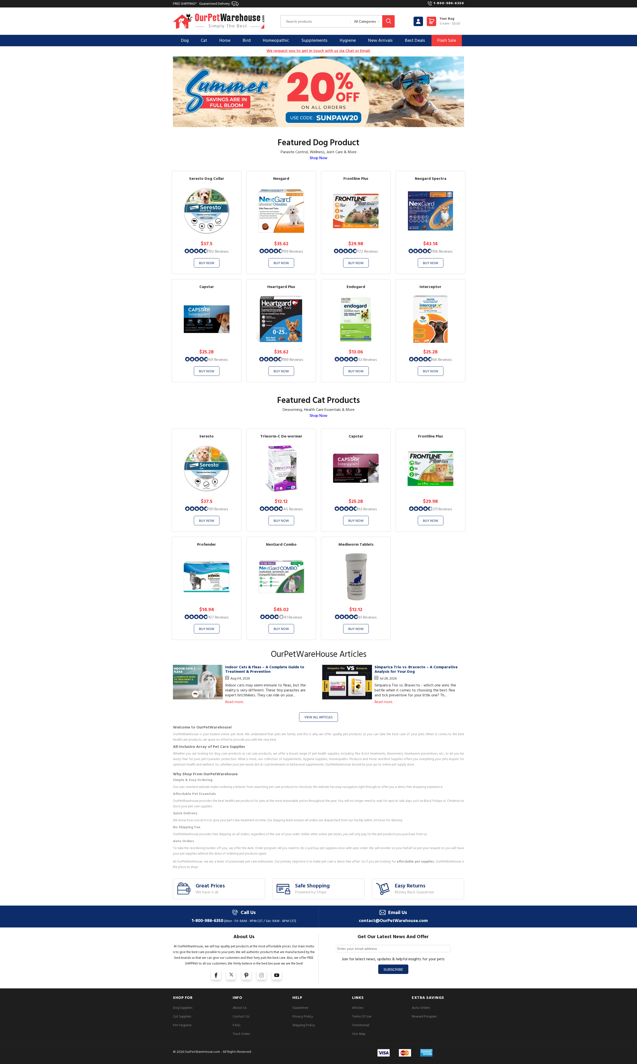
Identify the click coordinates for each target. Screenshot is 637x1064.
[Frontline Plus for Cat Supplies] (430, 468)
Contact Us (241, 1016)
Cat (204, 40)
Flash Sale (446, 40)
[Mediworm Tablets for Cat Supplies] (356, 577)
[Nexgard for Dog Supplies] (281, 211)
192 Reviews (218, 251)
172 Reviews (368, 251)
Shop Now (318, 158)
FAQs (236, 1025)
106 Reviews (442, 251)
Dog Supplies (182, 1008)
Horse (224, 40)
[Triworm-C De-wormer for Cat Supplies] (281, 468)
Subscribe (393, 969)
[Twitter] (231, 975)
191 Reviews (218, 509)
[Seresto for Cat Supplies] (206, 468)
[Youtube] (276, 975)
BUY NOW (206, 263)
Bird (247, 40)
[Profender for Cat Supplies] (206, 577)
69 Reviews (218, 359)
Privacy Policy (302, 1016)
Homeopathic (276, 40)
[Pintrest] (246, 975)
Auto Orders (421, 1008)
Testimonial (360, 1025)
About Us (240, 1008)
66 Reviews (442, 359)
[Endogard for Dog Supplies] (356, 319)
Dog (185, 40)
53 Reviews (367, 359)
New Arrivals (380, 40)
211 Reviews (442, 509)
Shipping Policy (303, 1025)
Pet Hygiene (182, 1025)
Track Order (241, 1034)
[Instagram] (261, 975)
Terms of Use (362, 1016)
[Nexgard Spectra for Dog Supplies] (430, 211)
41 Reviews (293, 617)
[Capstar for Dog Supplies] (206, 319)
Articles (357, 1008)
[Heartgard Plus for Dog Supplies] (281, 319)
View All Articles (318, 717)
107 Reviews (218, 617)
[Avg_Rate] (196, 250)
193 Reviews (293, 251)
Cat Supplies (182, 1016)
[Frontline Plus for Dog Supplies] (356, 211)
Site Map (359, 1034)
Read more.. (235, 702)
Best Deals (415, 40)
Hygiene (348, 40)
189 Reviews (293, 359)
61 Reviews (368, 617)
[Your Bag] (431, 23)
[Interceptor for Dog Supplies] (430, 319)
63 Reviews (367, 509)
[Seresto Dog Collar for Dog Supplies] (206, 211)
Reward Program (424, 1016)
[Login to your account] (418, 21)
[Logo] (219, 21)
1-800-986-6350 (448, 3)
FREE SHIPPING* (201, 3)
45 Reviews (293, 509)
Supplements (314, 40)
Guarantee (300, 1008)
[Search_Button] (388, 21)
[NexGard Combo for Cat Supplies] (281, 577)
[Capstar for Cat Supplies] (356, 468)
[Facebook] (216, 975)
